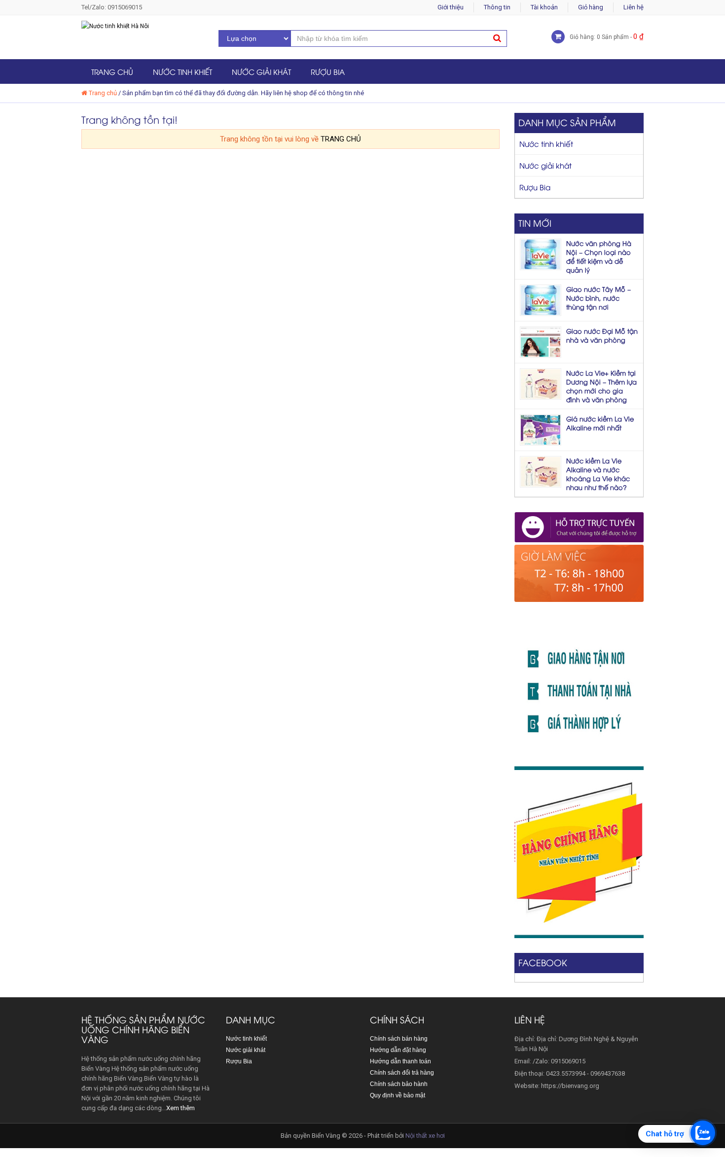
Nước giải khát (261, 71)
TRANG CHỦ (341, 139)
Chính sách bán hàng (399, 1038)
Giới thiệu (450, 7)
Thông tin (497, 7)
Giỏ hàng (590, 7)
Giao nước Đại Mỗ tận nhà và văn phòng (602, 335)
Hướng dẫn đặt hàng (398, 1050)
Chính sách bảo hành (399, 1084)
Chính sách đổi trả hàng (402, 1072)
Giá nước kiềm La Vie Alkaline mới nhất (600, 423)
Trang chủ (112, 71)
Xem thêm (180, 1108)
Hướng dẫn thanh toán (400, 1061)
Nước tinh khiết (182, 71)
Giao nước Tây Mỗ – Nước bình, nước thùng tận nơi (598, 297)
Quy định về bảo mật (397, 1095)
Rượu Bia (328, 71)
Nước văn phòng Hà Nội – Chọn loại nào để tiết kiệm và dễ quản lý (598, 256)
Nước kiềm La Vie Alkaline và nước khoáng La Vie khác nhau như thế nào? (598, 473)
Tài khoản (544, 7)
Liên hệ (633, 7)
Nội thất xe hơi (425, 1135)
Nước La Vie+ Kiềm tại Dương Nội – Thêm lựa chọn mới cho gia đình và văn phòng (601, 386)
